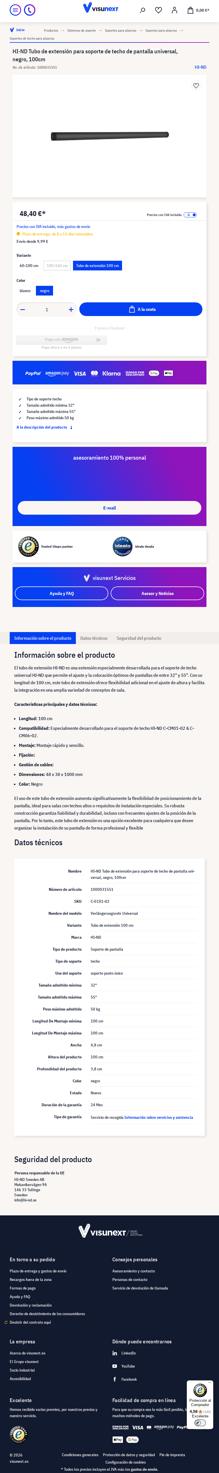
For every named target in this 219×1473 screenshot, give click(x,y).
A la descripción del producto (42, 427)
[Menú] (15, 10)
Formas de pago (23, 1288)
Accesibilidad (20, 1378)
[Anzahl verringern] (23, 309)
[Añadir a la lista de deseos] (196, 85)
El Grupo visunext (24, 1361)
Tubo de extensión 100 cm (97, 265)
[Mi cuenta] (174, 10)
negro (44, 290)
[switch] (200, 1422)
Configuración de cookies (126, 1462)
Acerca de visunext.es (27, 1353)
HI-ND (200, 67)
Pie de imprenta (172, 1454)
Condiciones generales (80, 1454)
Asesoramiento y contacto (133, 1271)
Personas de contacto (129, 1279)
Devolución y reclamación (31, 1305)
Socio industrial (22, 1370)
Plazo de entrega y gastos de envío (38, 1271)
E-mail (109, 508)
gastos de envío (144, 1469)
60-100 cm (29, 265)
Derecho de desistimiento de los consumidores (47, 1313)
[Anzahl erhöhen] (71, 309)
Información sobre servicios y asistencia (158, 1117)
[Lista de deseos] (158, 10)
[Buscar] (142, 10)
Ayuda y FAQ (20, 1296)
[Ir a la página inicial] (109, 10)
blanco (25, 290)
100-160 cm (57, 265)
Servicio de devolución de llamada (140, 1288)
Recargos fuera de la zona (31, 1279)
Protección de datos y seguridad (129, 1454)
